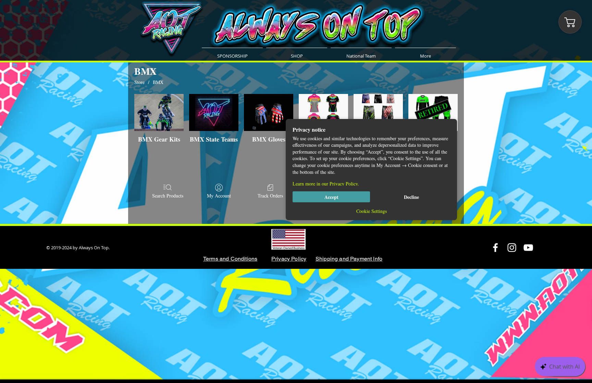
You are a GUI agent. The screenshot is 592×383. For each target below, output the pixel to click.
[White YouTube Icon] (528, 247)
